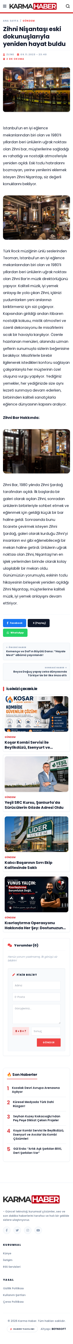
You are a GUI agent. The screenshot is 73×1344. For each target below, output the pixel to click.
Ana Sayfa (11, 20)
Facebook (16, 623)
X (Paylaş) (39, 623)
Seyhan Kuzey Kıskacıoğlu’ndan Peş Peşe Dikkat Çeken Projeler (36, 1118)
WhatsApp (17, 632)
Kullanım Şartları (14, 1295)
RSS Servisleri (11, 1267)
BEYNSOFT (59, 1329)
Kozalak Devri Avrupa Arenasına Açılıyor (36, 1090)
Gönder (49, 1042)
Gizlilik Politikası (13, 1288)
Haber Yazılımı (23, 1328)
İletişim (7, 1260)
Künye (7, 1253)
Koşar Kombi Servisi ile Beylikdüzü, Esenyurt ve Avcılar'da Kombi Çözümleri (38, 1134)
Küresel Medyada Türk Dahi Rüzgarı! (33, 1104)
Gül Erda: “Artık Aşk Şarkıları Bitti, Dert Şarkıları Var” (37, 1151)
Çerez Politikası (13, 1302)
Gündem (29, 20)
